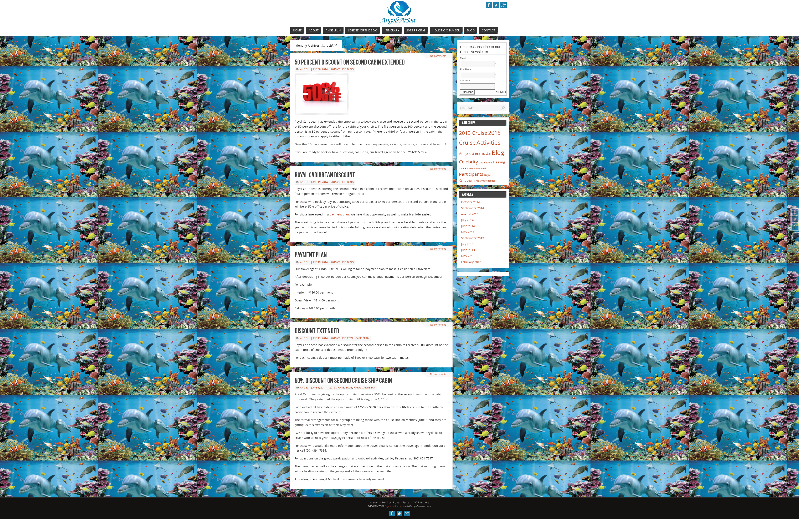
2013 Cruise (473, 132)
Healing (499, 162)
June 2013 (468, 250)
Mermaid (481, 168)
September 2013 (472, 238)
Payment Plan (311, 255)
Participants (471, 174)
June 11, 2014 (319, 338)
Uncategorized (487, 180)
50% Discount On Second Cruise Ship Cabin (343, 380)
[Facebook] (795, 212)
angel (304, 69)
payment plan (339, 214)
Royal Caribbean (358, 338)
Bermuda (481, 153)
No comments (438, 56)
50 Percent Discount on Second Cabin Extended (350, 62)
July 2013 (467, 244)
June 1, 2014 (318, 387)
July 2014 (467, 220)
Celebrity (468, 162)
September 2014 (472, 208)
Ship (476, 180)
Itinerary (463, 168)
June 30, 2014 (319, 69)
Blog (350, 69)
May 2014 (467, 232)
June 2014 (468, 226)
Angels (465, 153)
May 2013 (467, 256)
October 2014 (470, 202)
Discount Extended (317, 331)
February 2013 (471, 262)
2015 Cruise (338, 69)
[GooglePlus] (795, 226)
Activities (488, 142)
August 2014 (469, 214)
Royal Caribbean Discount (325, 175)
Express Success (394, 506)
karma (472, 168)
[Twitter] (795, 219)
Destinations (485, 162)
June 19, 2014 (319, 182)
